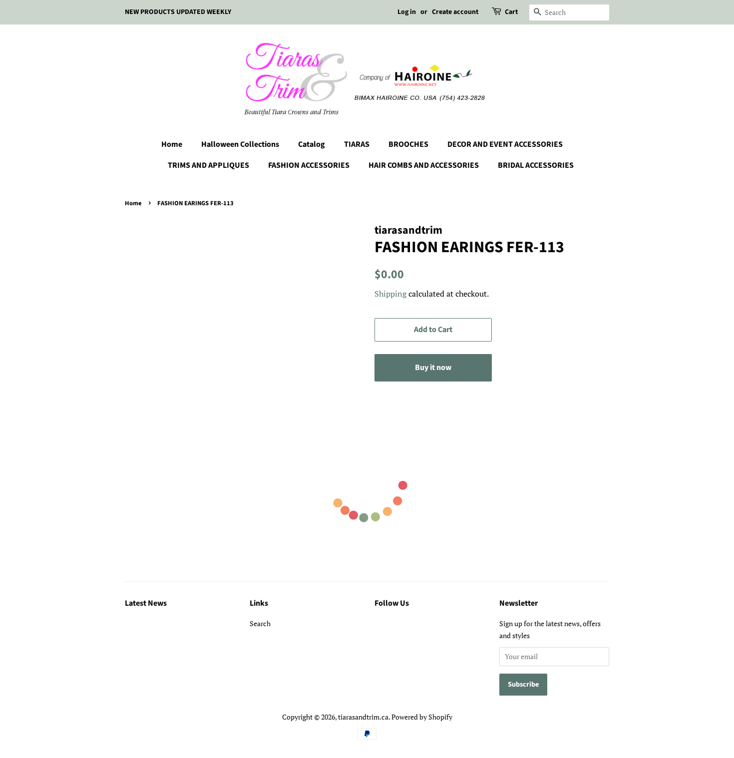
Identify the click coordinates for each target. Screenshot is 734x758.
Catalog (311, 144)
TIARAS (356, 144)
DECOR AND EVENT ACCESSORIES (505, 144)
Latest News (146, 603)
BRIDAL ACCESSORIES (536, 165)
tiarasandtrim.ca (363, 717)
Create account (455, 12)
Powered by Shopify (421, 717)
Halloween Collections (240, 144)
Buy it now (433, 367)
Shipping (390, 293)
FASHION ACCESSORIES (309, 165)
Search (260, 623)
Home (171, 144)
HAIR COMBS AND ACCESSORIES (423, 165)
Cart (511, 12)
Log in (406, 12)
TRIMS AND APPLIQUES (208, 165)
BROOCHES (408, 144)
